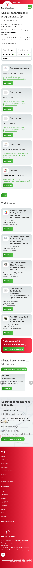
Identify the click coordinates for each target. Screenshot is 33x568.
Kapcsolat (4, 516)
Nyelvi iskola (4, 467)
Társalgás (4, 505)
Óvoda (3, 456)
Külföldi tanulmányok (7, 478)
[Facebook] (3, 555)
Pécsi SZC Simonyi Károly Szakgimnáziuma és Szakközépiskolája (19, 319)
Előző (2, 383)
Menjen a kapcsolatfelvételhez (12, 439)
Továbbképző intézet (7, 470)
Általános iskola (5, 460)
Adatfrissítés (4, 494)
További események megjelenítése (14, 369)
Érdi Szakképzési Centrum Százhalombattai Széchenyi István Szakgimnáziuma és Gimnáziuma (15, 155)
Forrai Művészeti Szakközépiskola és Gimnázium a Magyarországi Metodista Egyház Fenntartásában (14, 103)
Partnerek (4, 513)
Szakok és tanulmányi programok (22, 30)
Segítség (3, 509)
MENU (30, 7)
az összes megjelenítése (9, 43)
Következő (31, 383)
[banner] (7, 5)
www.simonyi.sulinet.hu (14, 329)
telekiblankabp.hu (12, 224)
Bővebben (7, 83)
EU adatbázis (16, 2)
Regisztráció (4, 491)
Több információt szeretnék (13, 349)
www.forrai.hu (11, 305)
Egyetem (3, 474)
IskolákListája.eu (6, 30)
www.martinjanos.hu (13, 250)
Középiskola (4, 463)
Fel (5, 195)
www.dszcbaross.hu (13, 276)
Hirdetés (3, 498)
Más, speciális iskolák (7, 481)
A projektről (4, 502)
